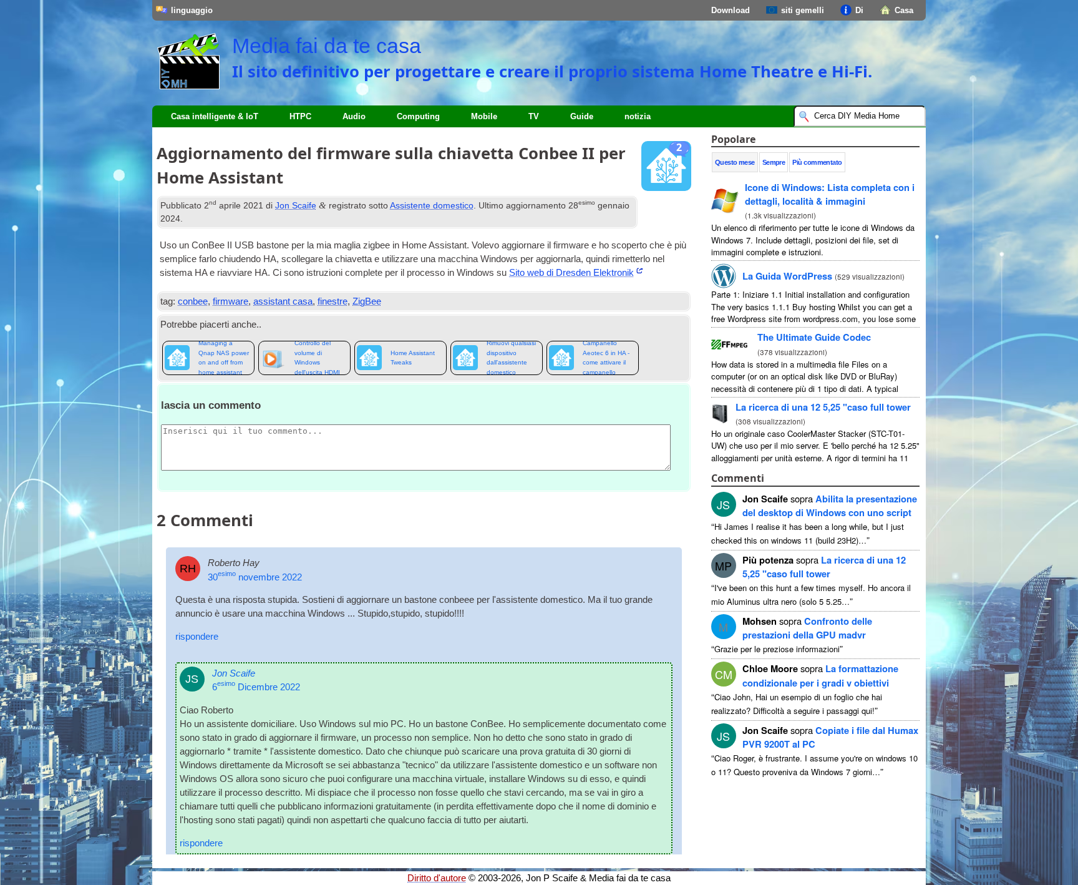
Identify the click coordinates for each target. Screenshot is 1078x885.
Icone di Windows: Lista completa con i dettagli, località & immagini (830, 194)
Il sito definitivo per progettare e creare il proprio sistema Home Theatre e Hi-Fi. (552, 71)
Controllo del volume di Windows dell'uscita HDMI (317, 358)
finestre (332, 301)
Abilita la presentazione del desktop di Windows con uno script (829, 505)
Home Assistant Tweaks (413, 358)
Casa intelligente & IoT (214, 116)
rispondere (196, 637)
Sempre (773, 162)
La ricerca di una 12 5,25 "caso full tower (823, 407)
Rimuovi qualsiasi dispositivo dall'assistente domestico (511, 358)
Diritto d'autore (436, 878)
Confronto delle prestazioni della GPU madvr (807, 628)
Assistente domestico (431, 205)
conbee (193, 301)
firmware (230, 301)
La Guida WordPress (787, 276)
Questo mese (735, 162)
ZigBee (366, 301)
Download (730, 10)
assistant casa (283, 301)
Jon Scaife (295, 205)
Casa (904, 10)
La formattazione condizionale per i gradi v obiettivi (820, 675)
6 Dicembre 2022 (256, 687)
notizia (637, 116)
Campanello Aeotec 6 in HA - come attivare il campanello (606, 358)
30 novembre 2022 (255, 577)
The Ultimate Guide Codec (814, 337)
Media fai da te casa (326, 45)
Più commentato (817, 162)
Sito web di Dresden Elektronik (571, 273)
